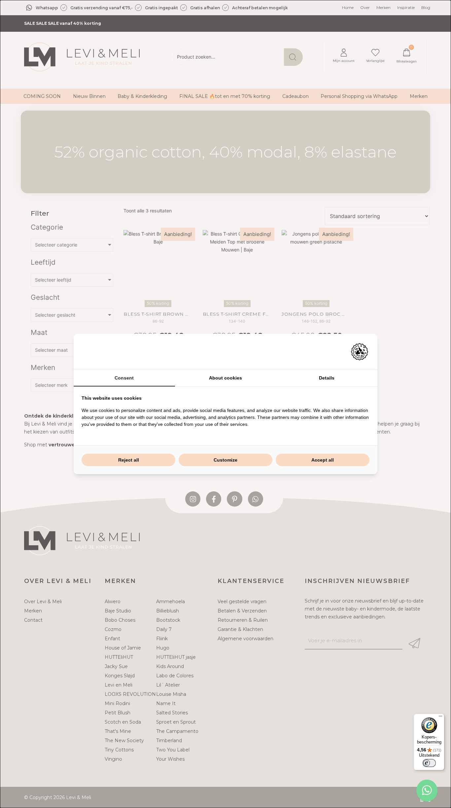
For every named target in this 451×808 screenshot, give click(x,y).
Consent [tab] (124, 378)
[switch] (429, 763)
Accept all (322, 460)
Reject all (128, 460)
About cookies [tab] (225, 378)
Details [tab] (326, 378)
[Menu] (440, 718)
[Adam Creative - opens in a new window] (359, 352)
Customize (225, 460)
